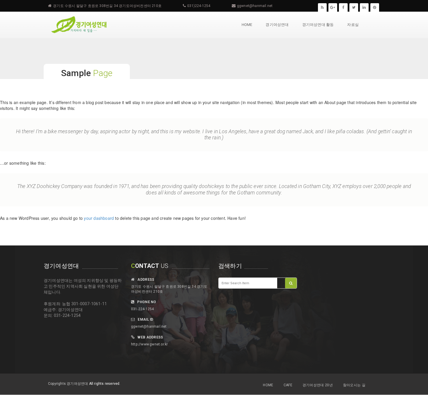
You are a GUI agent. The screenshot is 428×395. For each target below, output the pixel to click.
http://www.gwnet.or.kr (149, 344)
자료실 (353, 24)
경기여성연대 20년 (318, 385)
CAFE (288, 385)
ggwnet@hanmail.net (255, 6)
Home (247, 24)
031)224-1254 (198, 6)
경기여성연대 (277, 24)
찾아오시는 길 (354, 385)
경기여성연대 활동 (318, 24)
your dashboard (99, 218)
